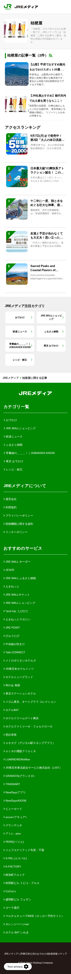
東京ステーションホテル (20, 693)
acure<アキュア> (16, 817)
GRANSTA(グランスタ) (19, 775)
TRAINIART (12, 784)
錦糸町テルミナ (15, 874)
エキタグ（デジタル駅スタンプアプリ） (30, 742)
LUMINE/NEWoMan (17, 759)
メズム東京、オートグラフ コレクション (30, 701)
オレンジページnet (17, 924)
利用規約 (11, 507)
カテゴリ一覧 (16, 406)
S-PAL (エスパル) (16, 858)
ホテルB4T (12, 710)
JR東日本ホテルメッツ (19, 668)
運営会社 (11, 499)
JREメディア (11, 377)
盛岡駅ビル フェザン (18, 899)
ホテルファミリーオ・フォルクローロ (28, 726)
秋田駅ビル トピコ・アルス (22, 883)
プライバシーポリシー (19, 515)
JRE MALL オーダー (17, 561)
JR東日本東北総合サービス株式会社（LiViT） (33, 767)
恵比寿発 (11, 734)
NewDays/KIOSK (15, 800)
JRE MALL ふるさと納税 (20, 578)
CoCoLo (10, 891)
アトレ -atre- (13, 833)
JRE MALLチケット (17, 594)
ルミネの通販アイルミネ (20, 751)
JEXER (9, 569)
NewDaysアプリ (15, 792)
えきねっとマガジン (17, 619)
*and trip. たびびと (17, 611)
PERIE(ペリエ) (14, 841)
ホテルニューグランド (19, 677)
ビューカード (13, 808)
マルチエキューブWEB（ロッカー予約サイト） (34, 916)
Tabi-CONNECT (15, 652)
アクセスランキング (22, 127)
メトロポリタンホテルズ (20, 660)
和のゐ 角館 (12, 685)
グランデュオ (13, 825)
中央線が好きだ (15, 644)
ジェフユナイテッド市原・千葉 (24, 850)
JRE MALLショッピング (20, 602)
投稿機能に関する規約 (19, 523)
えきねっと (12, 586)
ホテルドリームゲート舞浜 (22, 718)
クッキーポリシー (16, 532)
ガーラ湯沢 (12, 907)
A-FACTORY (13, 866)
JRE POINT (12, 627)
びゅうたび (12, 635)
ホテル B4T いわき (17, 932)
